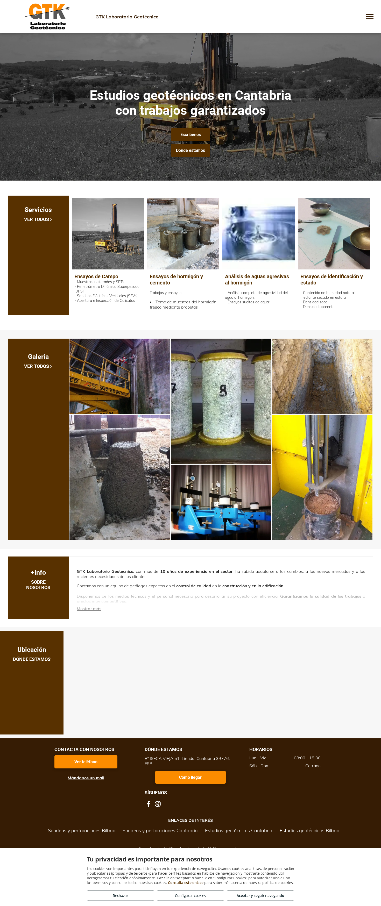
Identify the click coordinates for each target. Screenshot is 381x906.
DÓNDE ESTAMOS (32, 659)
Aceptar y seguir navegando (260, 895)
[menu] (369, 16)
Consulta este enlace (185, 882)
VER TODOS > (38, 219)
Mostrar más (89, 608)
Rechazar (120, 895)
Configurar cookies (190, 895)
